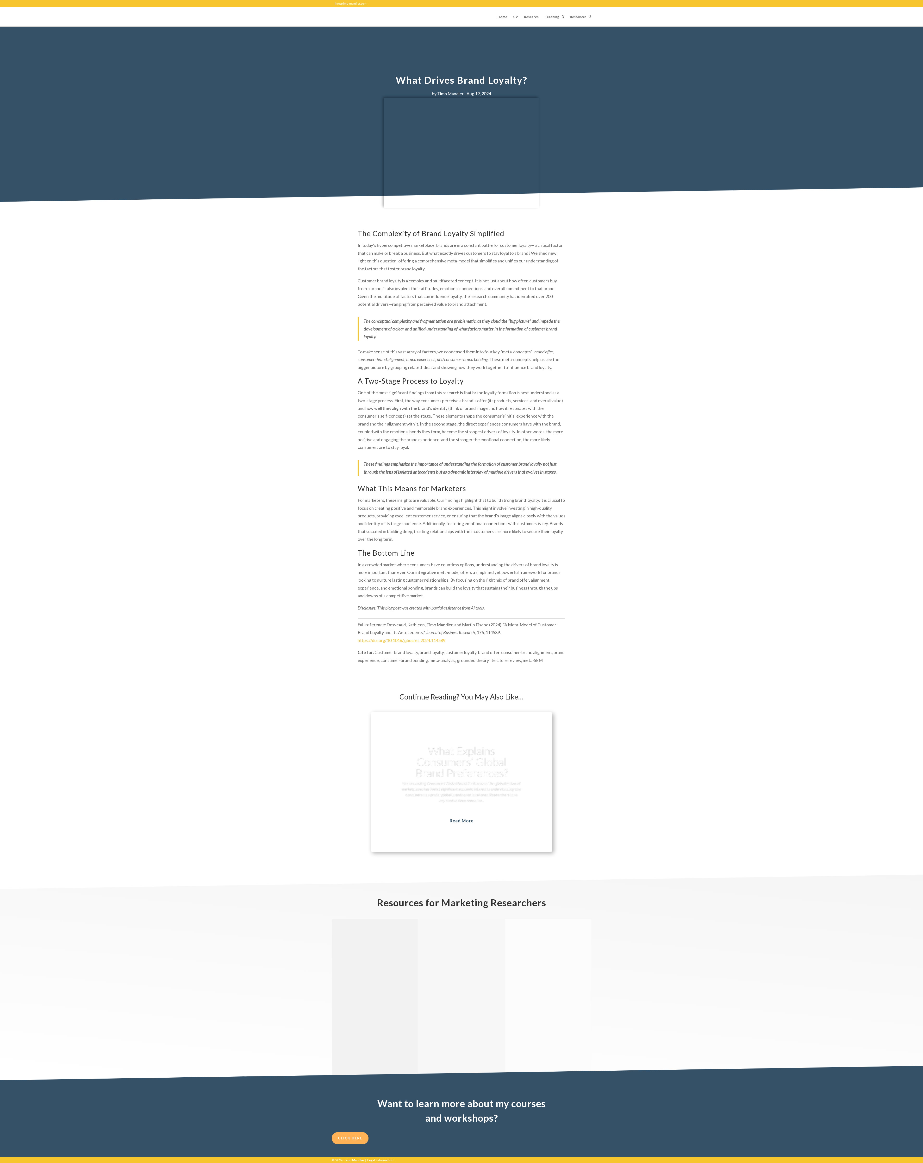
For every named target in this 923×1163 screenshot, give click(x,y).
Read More (462, 820)
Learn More (355, 1039)
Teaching (552, 17)
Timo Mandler (450, 93)
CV (515, 17)
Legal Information (380, 1160)
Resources (578, 17)
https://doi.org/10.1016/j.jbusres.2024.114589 (401, 640)
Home (502, 17)
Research (531, 17)
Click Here (350, 1138)
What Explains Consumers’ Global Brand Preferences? (461, 761)
